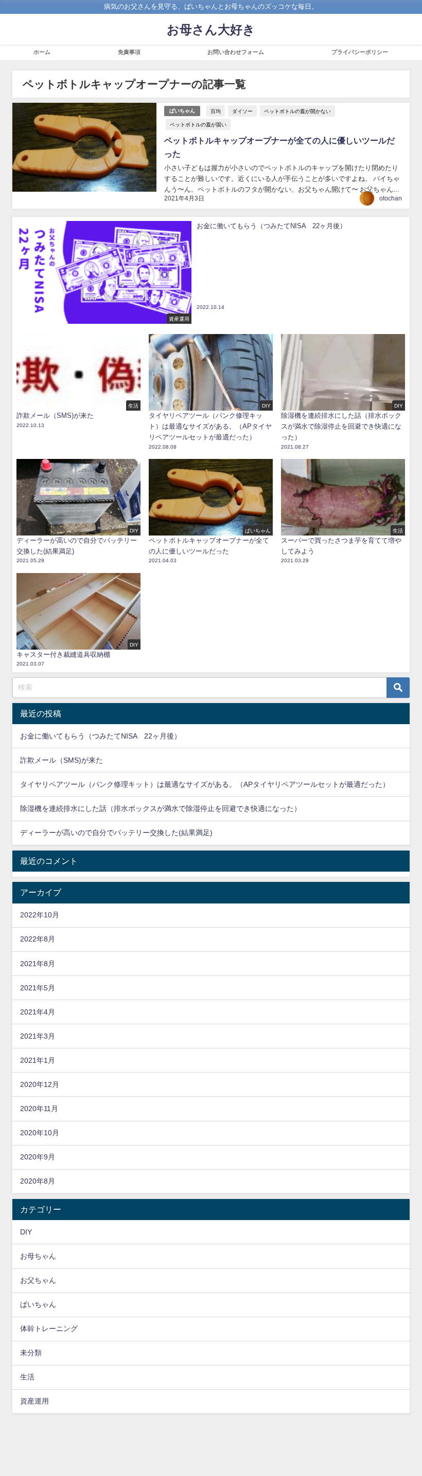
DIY (26, 1231)
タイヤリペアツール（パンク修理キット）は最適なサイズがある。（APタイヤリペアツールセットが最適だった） (205, 784)
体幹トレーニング (49, 1328)
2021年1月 (37, 1060)
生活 (27, 1376)
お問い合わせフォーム (235, 52)
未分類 (31, 1352)
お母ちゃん (38, 1256)
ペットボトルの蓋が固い (198, 124)
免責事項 (129, 52)
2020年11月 (39, 1108)
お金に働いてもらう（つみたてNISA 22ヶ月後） (100, 736)
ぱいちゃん (182, 110)
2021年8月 (37, 963)
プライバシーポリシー (359, 52)
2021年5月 (37, 987)
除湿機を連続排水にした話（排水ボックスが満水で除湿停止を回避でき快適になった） (160, 808)
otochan (390, 198)
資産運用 (34, 1401)
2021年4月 (37, 1012)
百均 (215, 111)
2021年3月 (37, 1036)
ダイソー (242, 111)
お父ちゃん (38, 1280)
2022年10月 (39, 914)
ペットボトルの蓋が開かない (297, 111)
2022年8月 (37, 939)
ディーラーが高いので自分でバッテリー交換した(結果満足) (116, 832)
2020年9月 (37, 1156)
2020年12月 (39, 1084)
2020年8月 (37, 1181)
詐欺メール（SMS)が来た (61, 760)
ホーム (41, 52)
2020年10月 (39, 1132)
